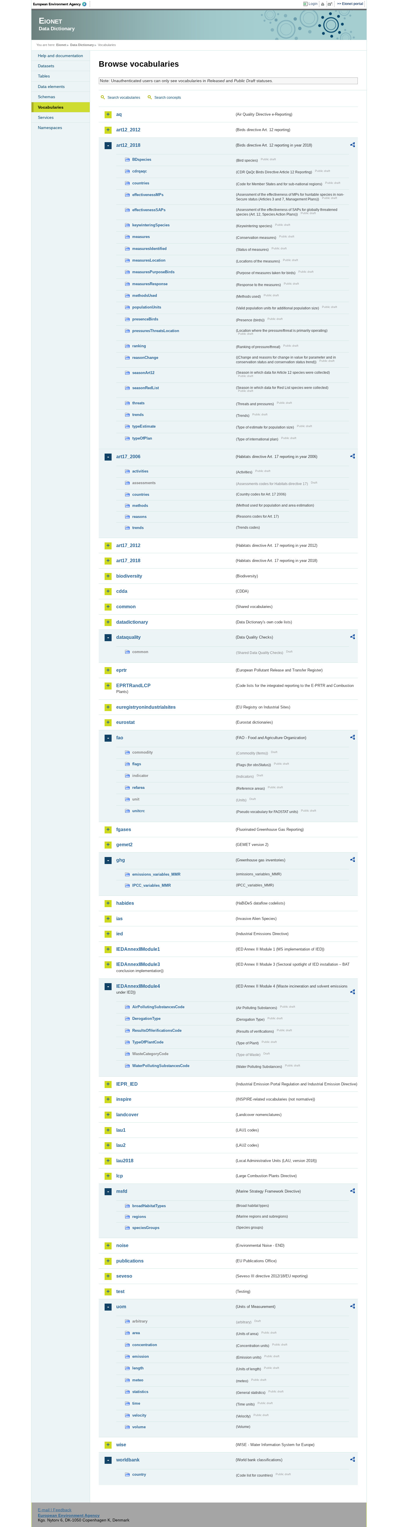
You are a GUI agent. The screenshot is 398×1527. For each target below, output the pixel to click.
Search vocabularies (124, 97)
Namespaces (50, 127)
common (126, 606)
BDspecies (141, 159)
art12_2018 (128, 145)
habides (125, 903)
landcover (127, 1114)
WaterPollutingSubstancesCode (160, 1066)
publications (130, 1260)
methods (140, 505)
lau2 (121, 1145)
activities (140, 471)
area (136, 1333)
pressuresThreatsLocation (155, 331)
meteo (137, 1380)
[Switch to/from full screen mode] (331, 4)
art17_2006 (128, 456)
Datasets (46, 66)
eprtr (121, 670)
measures (141, 236)
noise (122, 1245)
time (136, 1403)
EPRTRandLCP (133, 685)
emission (140, 1356)
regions (139, 1216)
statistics (140, 1392)
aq (119, 114)
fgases (123, 829)
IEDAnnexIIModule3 (138, 964)
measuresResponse (150, 284)
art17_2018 (128, 560)
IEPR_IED (127, 1084)
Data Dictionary (82, 45)
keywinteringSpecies (151, 225)
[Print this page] (323, 4)
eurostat (125, 722)
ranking (139, 346)
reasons (139, 516)
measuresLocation (148, 260)
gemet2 (124, 844)
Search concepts (167, 97)
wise (121, 1444)
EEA (61, 4)
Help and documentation (60, 55)
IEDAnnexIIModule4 (138, 986)
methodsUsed (144, 295)
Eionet (61, 45)
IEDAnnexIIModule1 (138, 949)
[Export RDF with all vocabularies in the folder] (352, 145)
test (120, 1291)
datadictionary (132, 622)
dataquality (128, 637)
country (139, 1474)
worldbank (128, 1459)
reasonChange (145, 357)
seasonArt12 (143, 373)
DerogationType (146, 1018)
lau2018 (124, 1160)
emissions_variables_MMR (156, 874)
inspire (123, 1099)
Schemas (46, 96)
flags (136, 764)
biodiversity (129, 576)
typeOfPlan (142, 438)
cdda (121, 591)
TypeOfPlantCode (147, 1042)
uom (121, 1306)
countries (140, 183)
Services (46, 117)
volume (139, 1427)
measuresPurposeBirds (153, 272)
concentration (144, 1345)
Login (313, 4)
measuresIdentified (149, 248)
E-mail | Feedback (54, 1509)
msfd (121, 1191)
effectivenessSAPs (148, 210)
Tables (44, 76)
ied (119, 933)
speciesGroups (145, 1228)
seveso (124, 1276)
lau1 (121, 1130)
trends (138, 414)
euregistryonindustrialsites (146, 707)
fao (119, 737)
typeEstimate (144, 426)
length (138, 1368)
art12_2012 (128, 129)
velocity (139, 1415)
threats (138, 403)
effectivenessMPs (147, 195)
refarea (138, 787)
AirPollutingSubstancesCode (158, 1007)
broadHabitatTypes (149, 1206)
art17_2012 (128, 545)
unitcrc (138, 811)
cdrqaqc (139, 171)
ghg (120, 860)
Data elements (51, 86)
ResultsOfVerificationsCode (157, 1030)
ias (119, 918)
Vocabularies (51, 107)
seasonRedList (145, 388)
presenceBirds (145, 319)
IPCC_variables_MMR (151, 885)
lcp (119, 1175)
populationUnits (146, 307)
